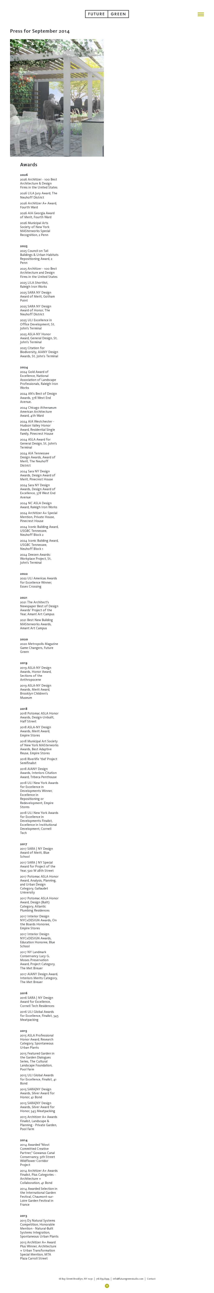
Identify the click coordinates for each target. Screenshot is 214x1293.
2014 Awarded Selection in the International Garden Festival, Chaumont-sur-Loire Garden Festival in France (38, 1197)
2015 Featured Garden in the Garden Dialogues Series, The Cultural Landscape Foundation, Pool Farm (37, 1061)
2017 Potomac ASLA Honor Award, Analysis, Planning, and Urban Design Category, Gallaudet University (39, 885)
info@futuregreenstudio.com (128, 1278)
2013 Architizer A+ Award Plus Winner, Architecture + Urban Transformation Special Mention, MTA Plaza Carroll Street (38, 1250)
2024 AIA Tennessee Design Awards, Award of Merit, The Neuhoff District (37, 459)
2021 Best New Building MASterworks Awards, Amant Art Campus (36, 624)
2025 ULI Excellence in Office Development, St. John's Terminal (37, 324)
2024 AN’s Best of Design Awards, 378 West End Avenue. (38, 397)
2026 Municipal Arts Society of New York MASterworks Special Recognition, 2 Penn (35, 229)
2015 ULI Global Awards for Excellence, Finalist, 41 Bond (38, 1079)
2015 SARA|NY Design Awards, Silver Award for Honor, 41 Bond (37, 1093)
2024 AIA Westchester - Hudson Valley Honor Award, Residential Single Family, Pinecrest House (37, 428)
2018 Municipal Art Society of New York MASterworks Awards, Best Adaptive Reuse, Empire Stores (39, 747)
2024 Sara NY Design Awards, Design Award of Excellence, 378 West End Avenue (37, 491)
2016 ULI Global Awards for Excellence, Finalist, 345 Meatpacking (39, 1016)
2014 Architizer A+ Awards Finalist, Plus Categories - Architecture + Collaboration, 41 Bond (39, 1177)
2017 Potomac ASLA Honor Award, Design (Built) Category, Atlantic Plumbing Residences (39, 904)
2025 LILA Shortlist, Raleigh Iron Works (34, 285)
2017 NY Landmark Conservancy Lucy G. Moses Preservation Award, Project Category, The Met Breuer (37, 960)
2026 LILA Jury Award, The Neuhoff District (38, 195)
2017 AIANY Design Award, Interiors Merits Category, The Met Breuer (39, 978)
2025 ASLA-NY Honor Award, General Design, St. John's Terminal (38, 338)
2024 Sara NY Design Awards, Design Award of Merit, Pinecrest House (37, 475)
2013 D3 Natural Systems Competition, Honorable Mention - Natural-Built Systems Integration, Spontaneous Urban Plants (39, 1229)
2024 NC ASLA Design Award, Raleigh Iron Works (38, 505)
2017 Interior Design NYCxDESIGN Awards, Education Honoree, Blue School (37, 940)
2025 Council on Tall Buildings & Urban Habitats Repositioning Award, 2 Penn (39, 257)
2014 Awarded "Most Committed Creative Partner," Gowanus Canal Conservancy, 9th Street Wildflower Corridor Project (37, 1155)
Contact (151, 1278)
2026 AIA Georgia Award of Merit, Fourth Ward (37, 215)
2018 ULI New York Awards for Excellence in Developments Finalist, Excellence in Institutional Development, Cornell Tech (39, 823)
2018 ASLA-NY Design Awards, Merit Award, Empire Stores (35, 731)
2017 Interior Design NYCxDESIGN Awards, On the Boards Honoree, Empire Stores (38, 922)
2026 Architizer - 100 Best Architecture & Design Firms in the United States (38, 183)
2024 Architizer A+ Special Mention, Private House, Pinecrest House (38, 517)
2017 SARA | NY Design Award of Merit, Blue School (36, 853)
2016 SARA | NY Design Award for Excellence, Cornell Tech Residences (37, 1002)
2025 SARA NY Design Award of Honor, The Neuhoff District (35, 310)
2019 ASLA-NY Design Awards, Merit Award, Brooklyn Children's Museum (35, 692)
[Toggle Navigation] (201, 14)
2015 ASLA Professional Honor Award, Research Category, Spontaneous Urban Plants (37, 1041)
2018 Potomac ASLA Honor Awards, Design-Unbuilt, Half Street (39, 717)
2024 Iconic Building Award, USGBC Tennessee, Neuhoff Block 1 (39, 544)
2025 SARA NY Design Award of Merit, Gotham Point (37, 296)
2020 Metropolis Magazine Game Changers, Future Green (39, 648)
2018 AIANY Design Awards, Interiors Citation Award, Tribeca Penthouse (38, 773)
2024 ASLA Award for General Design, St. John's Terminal (38, 443)
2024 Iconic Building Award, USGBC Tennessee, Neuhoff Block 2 (39, 531)
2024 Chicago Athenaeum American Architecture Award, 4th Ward (38, 412)
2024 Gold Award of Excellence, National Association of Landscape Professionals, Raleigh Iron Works (39, 380)
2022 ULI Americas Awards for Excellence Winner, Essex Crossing (38, 582)
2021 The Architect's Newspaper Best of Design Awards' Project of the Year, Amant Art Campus (39, 608)
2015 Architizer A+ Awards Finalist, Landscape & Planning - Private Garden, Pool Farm (38, 1123)
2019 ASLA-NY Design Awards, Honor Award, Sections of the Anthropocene (35, 674)
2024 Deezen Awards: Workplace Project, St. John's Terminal (35, 559)
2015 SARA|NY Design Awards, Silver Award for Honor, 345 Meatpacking (37, 1107)
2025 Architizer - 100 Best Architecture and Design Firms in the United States (38, 272)
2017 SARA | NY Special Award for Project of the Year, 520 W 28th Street (37, 866)
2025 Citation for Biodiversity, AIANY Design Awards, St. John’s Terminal (39, 352)
